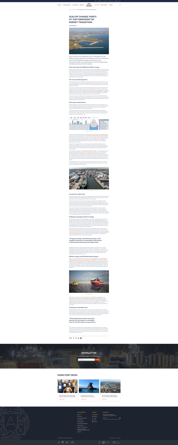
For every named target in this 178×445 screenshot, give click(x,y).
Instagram (96, 414)
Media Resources (80, 421)
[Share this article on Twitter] (76, 338)
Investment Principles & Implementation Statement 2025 (83, 429)
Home (70, 9)
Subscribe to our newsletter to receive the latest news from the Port (109, 415)
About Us (79, 414)
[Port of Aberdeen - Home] (89, 5)
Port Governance (80, 425)
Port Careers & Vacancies (82, 418)
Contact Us (79, 431)
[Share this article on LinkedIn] (78, 338)
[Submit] (120, 418)
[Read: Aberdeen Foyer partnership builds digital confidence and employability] (67, 390)
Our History (79, 416)
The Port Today (80, 419)
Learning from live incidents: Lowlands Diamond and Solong (88, 396)
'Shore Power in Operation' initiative (90, 150)
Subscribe (97, 359)
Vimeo (95, 419)
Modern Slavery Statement (82, 427)
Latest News (74, 9)
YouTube (95, 421)
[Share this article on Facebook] (73, 338)
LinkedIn (95, 416)
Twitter (95, 418)
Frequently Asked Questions (82, 423)
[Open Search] (120, 4)
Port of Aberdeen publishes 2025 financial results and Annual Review (110, 396)
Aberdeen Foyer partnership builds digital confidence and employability (67, 396)
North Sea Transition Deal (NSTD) (95, 91)
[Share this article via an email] (81, 338)
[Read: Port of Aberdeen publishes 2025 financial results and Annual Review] (110, 390)
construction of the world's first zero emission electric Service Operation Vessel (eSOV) (85, 298)
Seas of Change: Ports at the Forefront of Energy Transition (86, 9)
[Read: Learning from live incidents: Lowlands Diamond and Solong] (89, 390)
